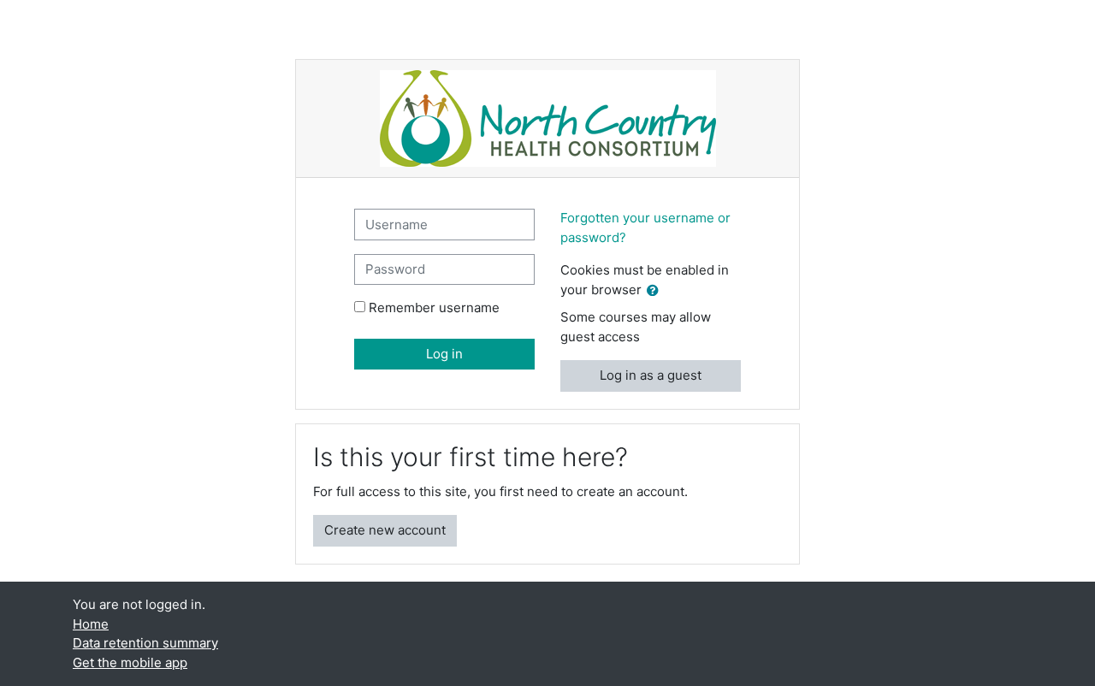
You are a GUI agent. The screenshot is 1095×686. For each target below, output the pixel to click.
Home (91, 624)
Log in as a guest (650, 375)
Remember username (434, 307)
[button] (656, 291)
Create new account (385, 530)
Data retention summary (145, 643)
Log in (444, 354)
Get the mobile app (130, 662)
